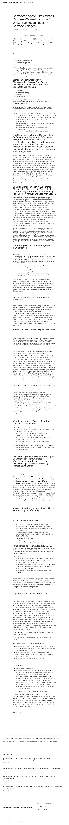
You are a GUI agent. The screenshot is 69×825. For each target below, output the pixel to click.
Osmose (18, 95)
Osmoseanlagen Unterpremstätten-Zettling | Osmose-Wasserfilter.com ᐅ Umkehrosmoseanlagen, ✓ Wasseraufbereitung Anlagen (26, 759)
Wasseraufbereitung (21, 97)
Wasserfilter (19, 91)
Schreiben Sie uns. (18, 713)
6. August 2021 (6, 762)
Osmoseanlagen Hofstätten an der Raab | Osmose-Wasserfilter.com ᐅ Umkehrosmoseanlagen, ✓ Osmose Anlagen (34, 787)
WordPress (21, 821)
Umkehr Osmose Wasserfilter (12, 2)
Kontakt (32, 2)
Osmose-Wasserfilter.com (23, 61)
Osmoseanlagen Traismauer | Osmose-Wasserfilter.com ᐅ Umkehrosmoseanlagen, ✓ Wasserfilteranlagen (32, 738)
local (36, 29)
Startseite (26, 2)
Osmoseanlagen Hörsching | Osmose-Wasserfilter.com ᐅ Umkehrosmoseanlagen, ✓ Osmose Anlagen (29, 741)
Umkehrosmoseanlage (22, 93)
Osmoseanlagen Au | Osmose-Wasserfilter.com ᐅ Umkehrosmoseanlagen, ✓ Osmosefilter (31, 768)
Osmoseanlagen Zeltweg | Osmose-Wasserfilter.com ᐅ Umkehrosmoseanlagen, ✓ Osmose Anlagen (29, 777)
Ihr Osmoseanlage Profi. (22, 63)
